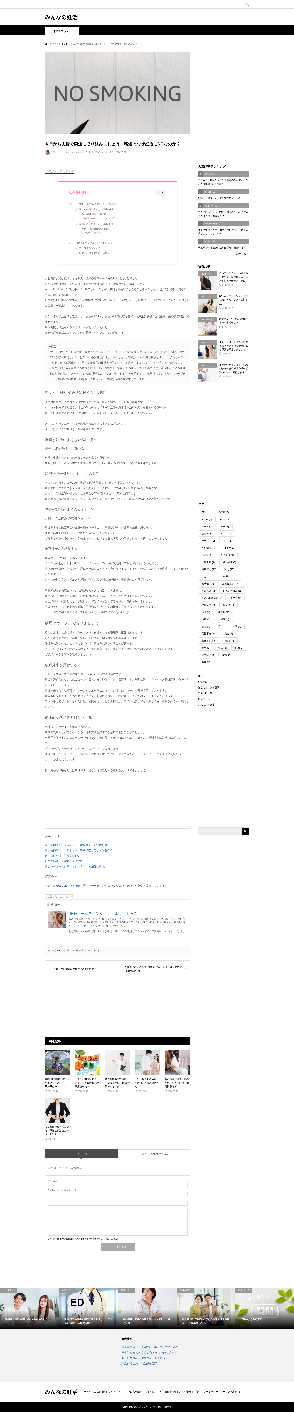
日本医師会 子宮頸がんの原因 (64, 861)
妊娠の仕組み (232, 590)
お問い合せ (185, 1391)
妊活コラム (62, 31)
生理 (237, 626)
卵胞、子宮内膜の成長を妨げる (96, 229)
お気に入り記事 (206, 704)
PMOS (207, 526)
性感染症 (208, 605)
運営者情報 (170, 1391)
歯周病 (223, 612)
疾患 (228, 633)
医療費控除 (230, 583)
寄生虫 (235, 597)
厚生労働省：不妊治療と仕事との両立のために (150, 1347)
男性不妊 (209, 633)
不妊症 (229, 548)
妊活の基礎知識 (212, 597)
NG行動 (74, 950)
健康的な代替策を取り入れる (94, 253)
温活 (225, 619)
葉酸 (206, 647)
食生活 (208, 655)
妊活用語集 (99, 1391)
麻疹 (206, 662)
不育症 (207, 555)
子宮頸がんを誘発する (92, 233)
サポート (208, 540)
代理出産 (208, 562)
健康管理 (209, 569)
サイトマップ (115, 1391)
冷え (229, 569)
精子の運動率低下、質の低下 (95, 214)
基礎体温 (208, 590)
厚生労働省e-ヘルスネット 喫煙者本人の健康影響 (76, 844)
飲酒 (226, 655)
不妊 (227, 540)
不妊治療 (209, 548)
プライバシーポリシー (206, 1391)
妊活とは (203, 682)
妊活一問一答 (205, 693)
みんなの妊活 (61, 17)
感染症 (228, 605)
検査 (206, 612)
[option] (29, 1308)
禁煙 (81, 950)
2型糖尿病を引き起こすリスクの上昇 (99, 218)
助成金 (208, 583)
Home (201, 676)
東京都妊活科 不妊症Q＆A (62, 855)
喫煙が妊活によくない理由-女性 (96, 224)
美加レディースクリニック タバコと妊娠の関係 (75, 866)
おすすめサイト (153, 1391)
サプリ (226, 533)
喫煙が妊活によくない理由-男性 (96, 209)
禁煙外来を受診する (90, 248)
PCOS (207, 519)
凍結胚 (226, 576)
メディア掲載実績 (230, 1391)
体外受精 (229, 562)
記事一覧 (241, 254)
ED (205, 512)
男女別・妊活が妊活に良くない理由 (97, 203)
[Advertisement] (70, 802)
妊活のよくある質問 (208, 687)
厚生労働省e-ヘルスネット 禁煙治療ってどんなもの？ (79, 850)
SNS (224, 526)
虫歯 (222, 647)
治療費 (207, 619)
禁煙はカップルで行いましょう (94, 242)
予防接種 (227, 555)
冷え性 (207, 576)
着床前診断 (209, 640)
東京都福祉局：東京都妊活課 (139, 1363)
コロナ (207, 533)
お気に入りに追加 (59, 171)
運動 (239, 647)
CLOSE (161, 192)
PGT (224, 519)
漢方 (206, 626)
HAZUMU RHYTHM (68, 885)
